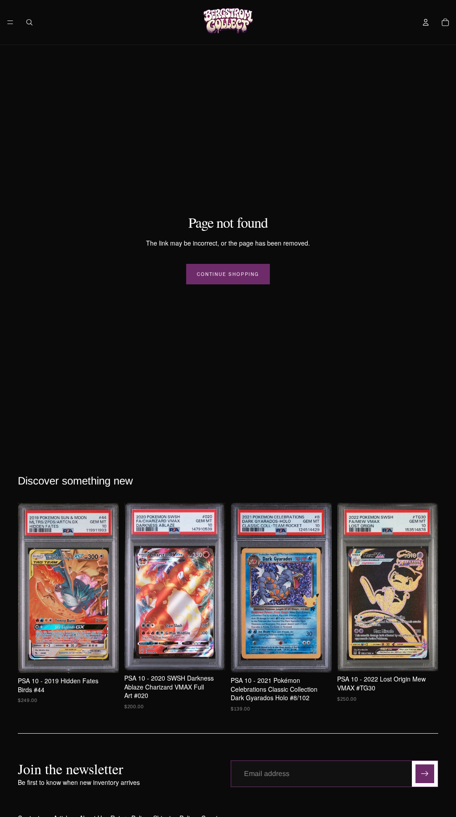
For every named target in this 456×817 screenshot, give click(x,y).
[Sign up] (424, 773)
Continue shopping (228, 274)
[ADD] (105, 659)
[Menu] (10, 22)
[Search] (29, 22)
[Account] (426, 22)
